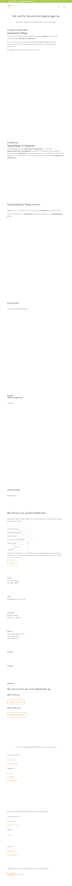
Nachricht (10, 549)
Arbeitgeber (11, 777)
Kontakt (9, 835)
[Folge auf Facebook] (34, 186)
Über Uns (10, 773)
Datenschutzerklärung (14, 557)
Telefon (9, 536)
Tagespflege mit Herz (36, 136)
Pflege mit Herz (15, 702)
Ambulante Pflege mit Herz (36, 91)
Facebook (10, 652)
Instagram (10, 666)
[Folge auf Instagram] (37, 186)
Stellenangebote (12, 780)
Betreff (9, 543)
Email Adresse (11, 539)
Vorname (10, 529)
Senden (12, 563)
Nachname (10, 532)
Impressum (12, 873)
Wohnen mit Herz (16, 715)
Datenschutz (11, 553)
